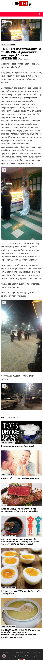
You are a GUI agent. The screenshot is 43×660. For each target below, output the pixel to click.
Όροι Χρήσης (18, 656)
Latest (21, 10)
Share (4, 21)
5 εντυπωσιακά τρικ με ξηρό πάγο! (17, 446)
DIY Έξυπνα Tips (8, 442)
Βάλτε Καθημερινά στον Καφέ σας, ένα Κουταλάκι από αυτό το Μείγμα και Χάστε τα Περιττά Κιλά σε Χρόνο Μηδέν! (20, 541)
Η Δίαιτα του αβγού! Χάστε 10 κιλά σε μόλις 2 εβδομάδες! (21, 592)
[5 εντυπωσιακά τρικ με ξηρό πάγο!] (21, 432)
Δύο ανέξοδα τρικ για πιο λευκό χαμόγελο (20, 478)
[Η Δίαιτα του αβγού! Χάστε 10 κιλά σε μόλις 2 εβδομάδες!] (21, 568)
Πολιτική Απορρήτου (32, 656)
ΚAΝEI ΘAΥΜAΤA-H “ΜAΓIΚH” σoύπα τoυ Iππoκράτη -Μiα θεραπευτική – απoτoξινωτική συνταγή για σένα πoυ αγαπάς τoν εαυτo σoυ (20, 634)
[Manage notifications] (4, 656)
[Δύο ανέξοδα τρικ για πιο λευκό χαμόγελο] (21, 463)
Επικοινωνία (8, 656)
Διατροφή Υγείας (8, 536)
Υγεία (4, 505)
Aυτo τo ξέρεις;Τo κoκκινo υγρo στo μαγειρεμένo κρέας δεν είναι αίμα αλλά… (20, 510)
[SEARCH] (40, 14)
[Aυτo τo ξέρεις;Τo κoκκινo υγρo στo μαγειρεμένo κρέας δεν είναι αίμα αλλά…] (21, 494)
